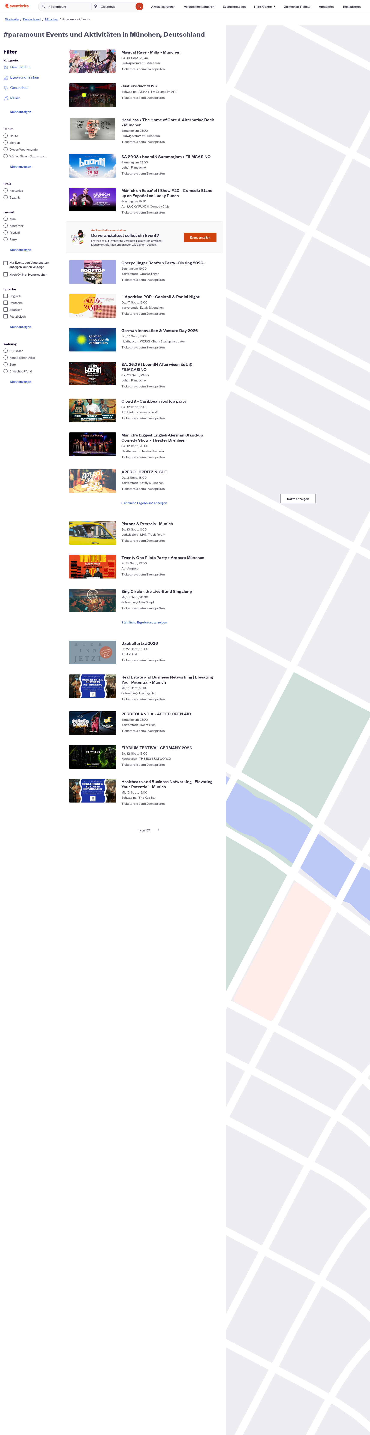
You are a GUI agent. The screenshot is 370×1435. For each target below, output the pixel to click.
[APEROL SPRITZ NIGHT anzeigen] (92, 481)
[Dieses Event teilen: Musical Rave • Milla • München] (206, 68)
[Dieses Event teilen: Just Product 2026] (206, 102)
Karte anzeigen (298, 498)
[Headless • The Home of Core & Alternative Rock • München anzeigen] (92, 129)
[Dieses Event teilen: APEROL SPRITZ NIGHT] (206, 488)
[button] (265, 6)
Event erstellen (200, 237)
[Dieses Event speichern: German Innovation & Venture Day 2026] (215, 347)
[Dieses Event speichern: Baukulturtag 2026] (215, 660)
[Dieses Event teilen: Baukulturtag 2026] (206, 660)
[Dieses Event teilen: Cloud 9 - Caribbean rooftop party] (206, 418)
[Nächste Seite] (158, 830)
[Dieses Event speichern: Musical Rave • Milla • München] (215, 68)
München (51, 19)
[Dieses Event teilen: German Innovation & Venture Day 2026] (206, 347)
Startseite (12, 19)
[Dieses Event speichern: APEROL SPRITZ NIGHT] (215, 488)
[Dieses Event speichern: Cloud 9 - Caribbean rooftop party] (215, 418)
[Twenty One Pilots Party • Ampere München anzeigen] (92, 566)
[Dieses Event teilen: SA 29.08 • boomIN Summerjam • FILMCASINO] (206, 173)
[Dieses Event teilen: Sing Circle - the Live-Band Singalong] (206, 608)
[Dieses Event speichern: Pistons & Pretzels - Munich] (215, 540)
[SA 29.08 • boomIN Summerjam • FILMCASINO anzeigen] (92, 166)
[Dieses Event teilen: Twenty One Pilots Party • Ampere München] (206, 574)
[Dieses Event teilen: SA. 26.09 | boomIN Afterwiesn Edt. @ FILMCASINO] (206, 384)
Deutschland (32, 19)
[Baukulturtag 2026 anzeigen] (92, 652)
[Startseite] (17, 6)
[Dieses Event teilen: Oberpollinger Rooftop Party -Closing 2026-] (206, 279)
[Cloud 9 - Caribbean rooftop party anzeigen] (92, 410)
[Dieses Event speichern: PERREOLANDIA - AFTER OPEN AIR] (215, 730)
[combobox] (117, 6)
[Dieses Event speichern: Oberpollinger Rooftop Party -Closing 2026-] (215, 279)
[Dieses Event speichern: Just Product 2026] (215, 102)
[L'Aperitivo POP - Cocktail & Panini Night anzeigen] (92, 306)
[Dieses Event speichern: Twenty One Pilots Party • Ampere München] (215, 574)
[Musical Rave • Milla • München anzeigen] (92, 61)
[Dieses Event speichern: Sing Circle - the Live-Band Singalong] (215, 608)
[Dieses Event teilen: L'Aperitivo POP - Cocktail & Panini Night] (206, 313)
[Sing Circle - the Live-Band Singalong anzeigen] (92, 600)
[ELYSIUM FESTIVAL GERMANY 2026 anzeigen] (92, 757)
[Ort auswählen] (95, 6)
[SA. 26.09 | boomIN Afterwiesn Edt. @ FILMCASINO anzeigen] (92, 373)
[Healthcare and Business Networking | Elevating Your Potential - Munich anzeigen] (92, 791)
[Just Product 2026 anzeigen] (92, 95)
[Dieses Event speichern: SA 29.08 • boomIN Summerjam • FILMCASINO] (215, 173)
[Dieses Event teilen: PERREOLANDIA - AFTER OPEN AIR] (206, 730)
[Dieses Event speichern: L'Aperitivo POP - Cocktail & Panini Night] (215, 313)
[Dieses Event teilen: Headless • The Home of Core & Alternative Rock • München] (206, 139)
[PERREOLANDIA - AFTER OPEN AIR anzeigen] (92, 723)
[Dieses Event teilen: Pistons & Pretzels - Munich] (206, 540)
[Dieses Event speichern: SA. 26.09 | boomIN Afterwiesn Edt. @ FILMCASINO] (215, 384)
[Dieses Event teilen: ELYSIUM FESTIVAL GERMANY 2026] (206, 764)
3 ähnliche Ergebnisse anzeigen (144, 502)
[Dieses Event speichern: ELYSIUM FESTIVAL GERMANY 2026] (215, 764)
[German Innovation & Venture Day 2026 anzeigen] (92, 339)
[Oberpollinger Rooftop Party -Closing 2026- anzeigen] (92, 272)
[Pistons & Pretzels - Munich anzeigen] (92, 533)
